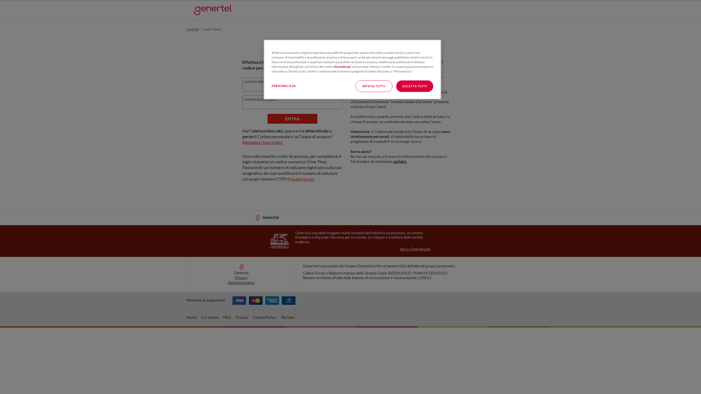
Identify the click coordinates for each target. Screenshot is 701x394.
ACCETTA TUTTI (414, 86)
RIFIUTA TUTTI (374, 86)
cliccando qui (342, 66)
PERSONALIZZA (284, 86)
